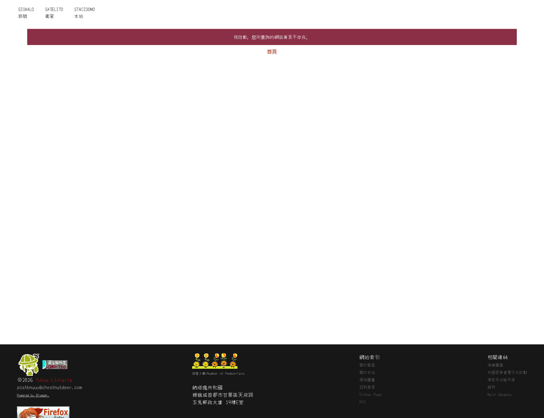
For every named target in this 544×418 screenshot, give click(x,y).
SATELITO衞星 (54, 12)
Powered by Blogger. (33, 395)
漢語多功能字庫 (501, 379)
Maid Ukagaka (499, 394)
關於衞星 (367, 365)
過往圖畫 (367, 379)
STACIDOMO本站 (84, 12)
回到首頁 (367, 387)
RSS (362, 401)
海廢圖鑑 (495, 365)
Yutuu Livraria (54, 379)
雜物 (491, 387)
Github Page (370, 394)
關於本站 (367, 372)
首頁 (272, 51)
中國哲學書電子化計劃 (507, 372)
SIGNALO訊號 (26, 12)
